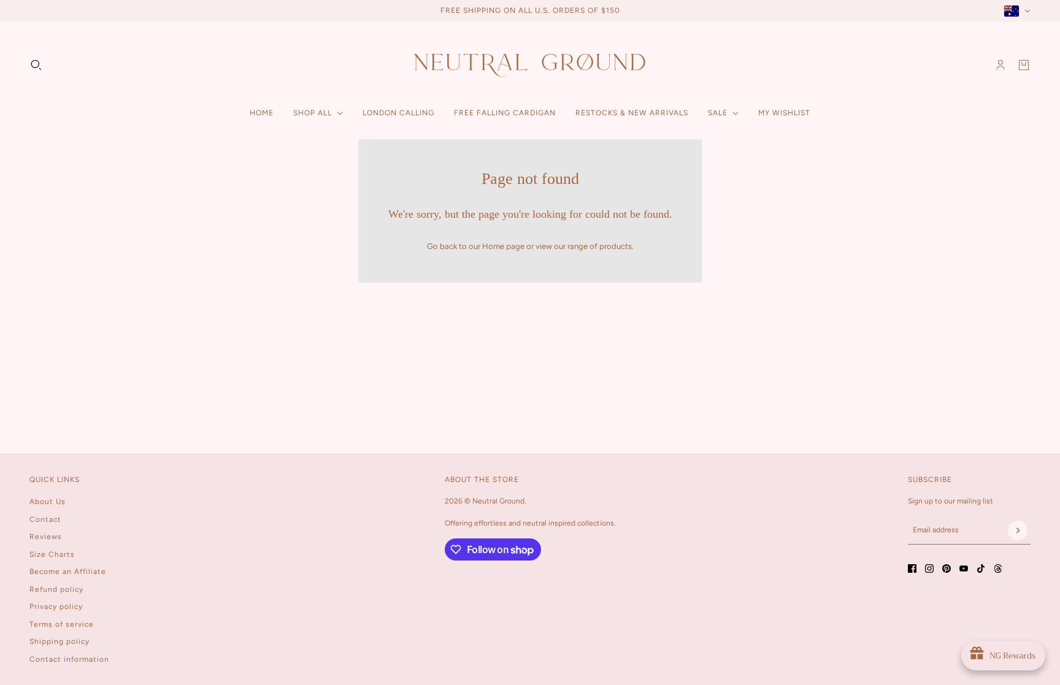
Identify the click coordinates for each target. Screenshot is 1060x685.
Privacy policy (56, 606)
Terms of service (61, 624)
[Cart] (1024, 65)
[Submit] (1017, 530)
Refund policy (56, 589)
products (615, 246)
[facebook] (912, 568)
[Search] (36, 65)
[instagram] (929, 568)
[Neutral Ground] (530, 65)
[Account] (1000, 65)
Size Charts (52, 554)
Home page (503, 246)
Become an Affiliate (67, 571)
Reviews (45, 536)
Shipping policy (59, 641)
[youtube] (963, 568)
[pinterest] (946, 568)
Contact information (69, 659)
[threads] (998, 568)
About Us (47, 501)
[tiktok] (981, 568)
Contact (45, 519)
